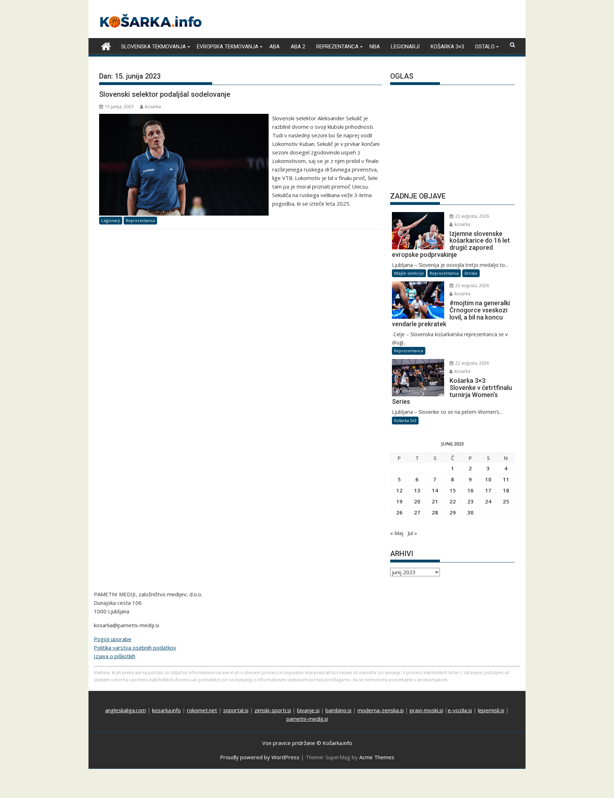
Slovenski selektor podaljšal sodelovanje (164, 94)
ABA (274, 46)
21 (435, 501)
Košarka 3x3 (405, 420)
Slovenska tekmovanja (153, 46)
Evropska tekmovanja (227, 46)
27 (417, 512)
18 (506, 490)
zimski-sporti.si (272, 710)
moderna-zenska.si (380, 710)
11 (506, 479)
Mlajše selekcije (409, 273)
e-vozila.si (460, 710)
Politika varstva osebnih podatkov (135, 647)
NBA (375, 46)
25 (506, 501)
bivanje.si (308, 710)
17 (488, 490)
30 (470, 512)
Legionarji (405, 46)
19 (399, 501)
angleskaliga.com (125, 710)
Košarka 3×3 (447, 46)
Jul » (412, 533)
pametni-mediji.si (307, 718)
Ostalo (485, 46)
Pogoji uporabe (112, 639)
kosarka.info (166, 710)
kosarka (153, 107)
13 (417, 490)
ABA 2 (298, 46)
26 (399, 512)
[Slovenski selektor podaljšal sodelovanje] (184, 118)
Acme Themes (376, 757)
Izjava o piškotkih (114, 656)
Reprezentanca (337, 46)
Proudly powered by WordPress (260, 757)
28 (435, 512)
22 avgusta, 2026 (471, 216)
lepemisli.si (491, 710)
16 (470, 490)
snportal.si (235, 710)
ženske (471, 273)
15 (452, 490)
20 (417, 501)
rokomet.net (202, 710)
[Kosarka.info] (106, 45)
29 (452, 512)
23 (470, 501)
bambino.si (338, 710)
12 (399, 490)
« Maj (396, 533)
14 (435, 490)
